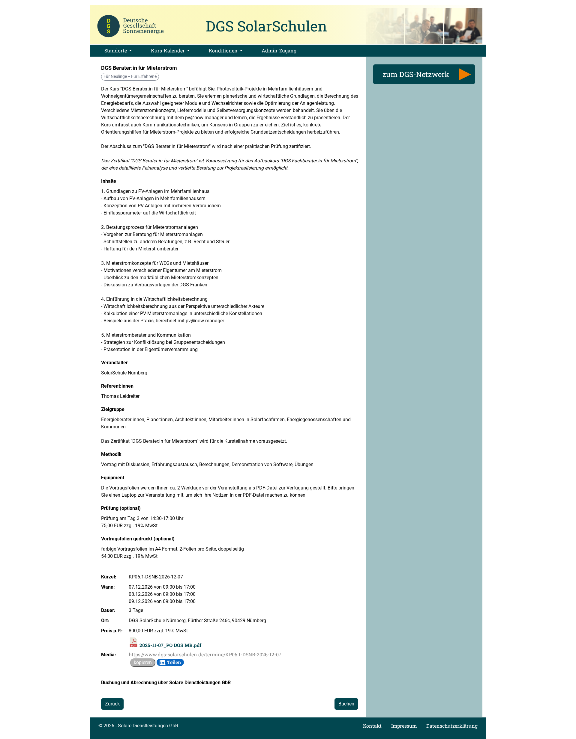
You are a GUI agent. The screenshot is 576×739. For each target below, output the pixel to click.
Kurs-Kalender (168, 50)
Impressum (404, 726)
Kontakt (372, 726)
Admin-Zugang (279, 50)
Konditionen (224, 50)
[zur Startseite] (130, 25)
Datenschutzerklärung (452, 726)
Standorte (116, 50)
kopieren (143, 662)
